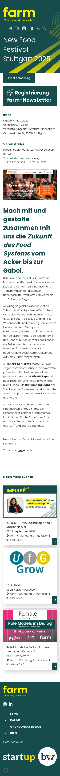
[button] (30, 714)
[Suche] (44, 29)
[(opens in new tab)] (30, 756)
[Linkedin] (31, 29)
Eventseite (9, 443)
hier (20, 450)
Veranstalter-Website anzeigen (22, 158)
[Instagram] (24, 29)
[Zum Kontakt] (11, 29)
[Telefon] (38, 29)
